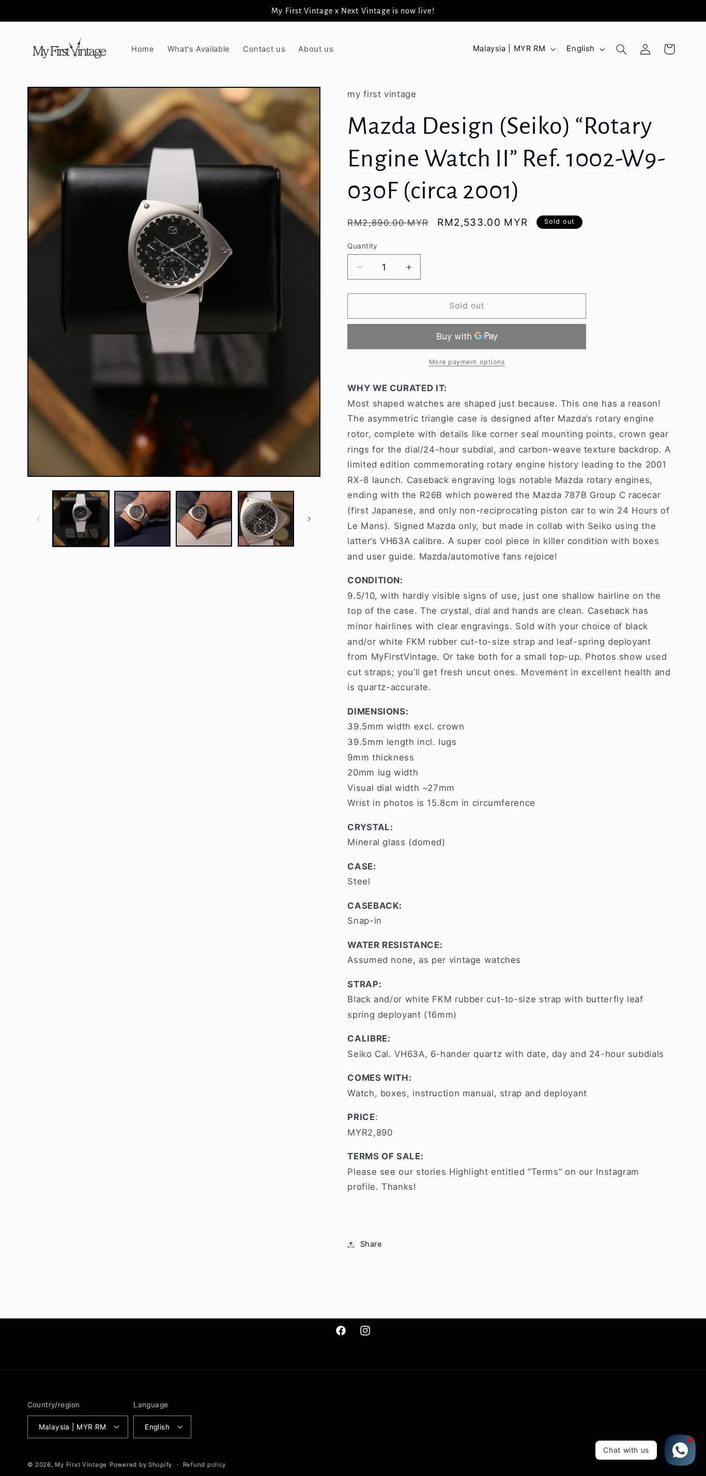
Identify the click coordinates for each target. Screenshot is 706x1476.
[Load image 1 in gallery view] (81, 519)
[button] (621, 49)
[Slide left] (38, 518)
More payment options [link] (467, 362)
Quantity (362, 246)
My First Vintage (81, 1464)
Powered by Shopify (141, 1464)
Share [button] (371, 1244)
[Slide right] (309, 518)
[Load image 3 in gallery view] (204, 519)
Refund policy (204, 1464)
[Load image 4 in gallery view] (266, 519)
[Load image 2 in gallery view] (142, 519)
